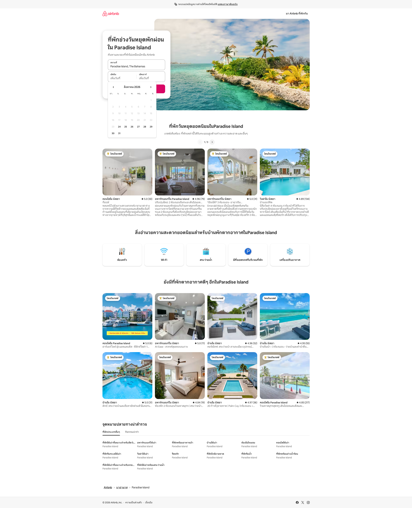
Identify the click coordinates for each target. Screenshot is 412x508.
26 (132, 126)
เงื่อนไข (148, 502)
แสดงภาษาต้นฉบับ (228, 4)
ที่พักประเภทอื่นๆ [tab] (111, 431)
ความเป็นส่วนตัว (133, 502)
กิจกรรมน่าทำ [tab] (132, 431)
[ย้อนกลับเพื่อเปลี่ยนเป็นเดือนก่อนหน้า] (113, 87)
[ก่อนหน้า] (200, 142)
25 (125, 126)
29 (151, 126)
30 (113, 133)
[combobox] (136, 66)
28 (144, 126)
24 (119, 126)
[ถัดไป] (212, 142)
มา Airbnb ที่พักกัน (297, 13)
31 (119, 133)
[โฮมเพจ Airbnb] (110, 13)
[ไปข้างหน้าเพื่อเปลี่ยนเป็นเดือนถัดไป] (151, 87)
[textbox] (122, 78)
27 (138, 126)
